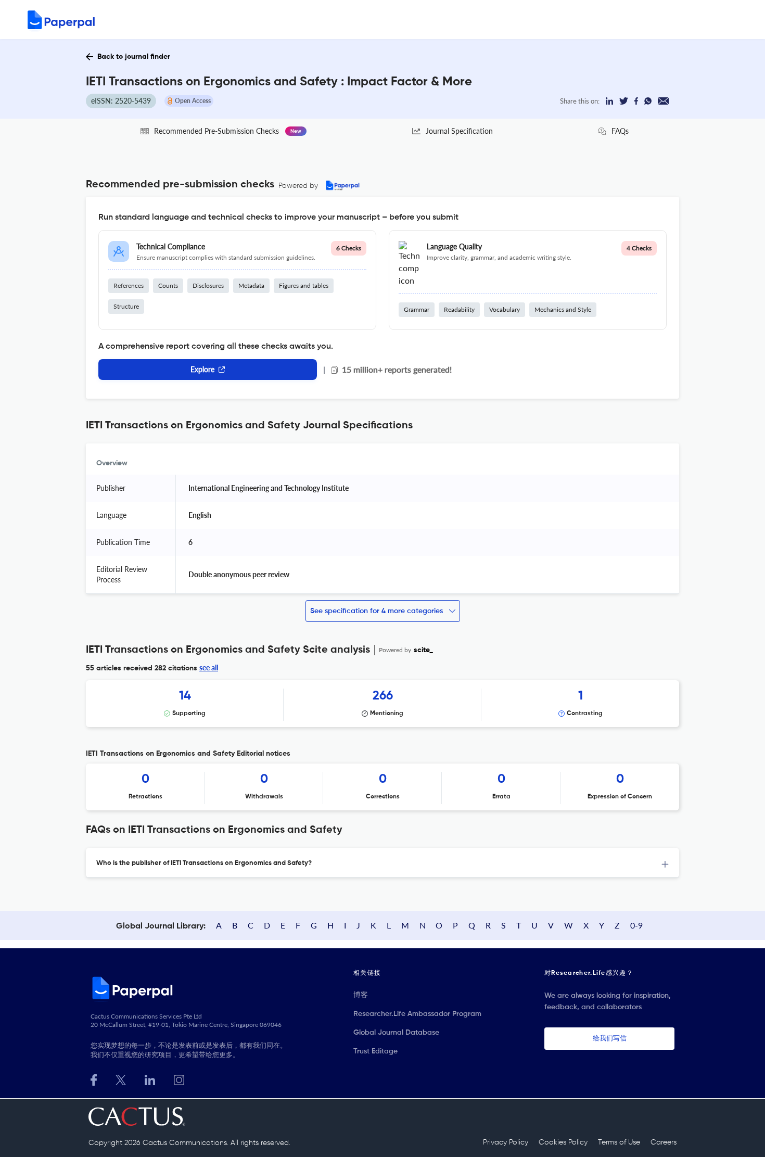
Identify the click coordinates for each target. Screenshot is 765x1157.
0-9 (636, 925)
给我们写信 (610, 1038)
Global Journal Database (396, 1032)
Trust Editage (375, 1051)
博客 (360, 995)
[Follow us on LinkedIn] (150, 1079)
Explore (202, 369)
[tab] (382, 863)
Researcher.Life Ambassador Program (417, 1014)
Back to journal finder (133, 56)
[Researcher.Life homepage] (190, 988)
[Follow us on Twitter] (121, 1079)
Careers (664, 1142)
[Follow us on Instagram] (179, 1079)
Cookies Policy (563, 1142)
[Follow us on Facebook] (94, 1079)
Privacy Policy (505, 1142)
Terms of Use (619, 1142)
